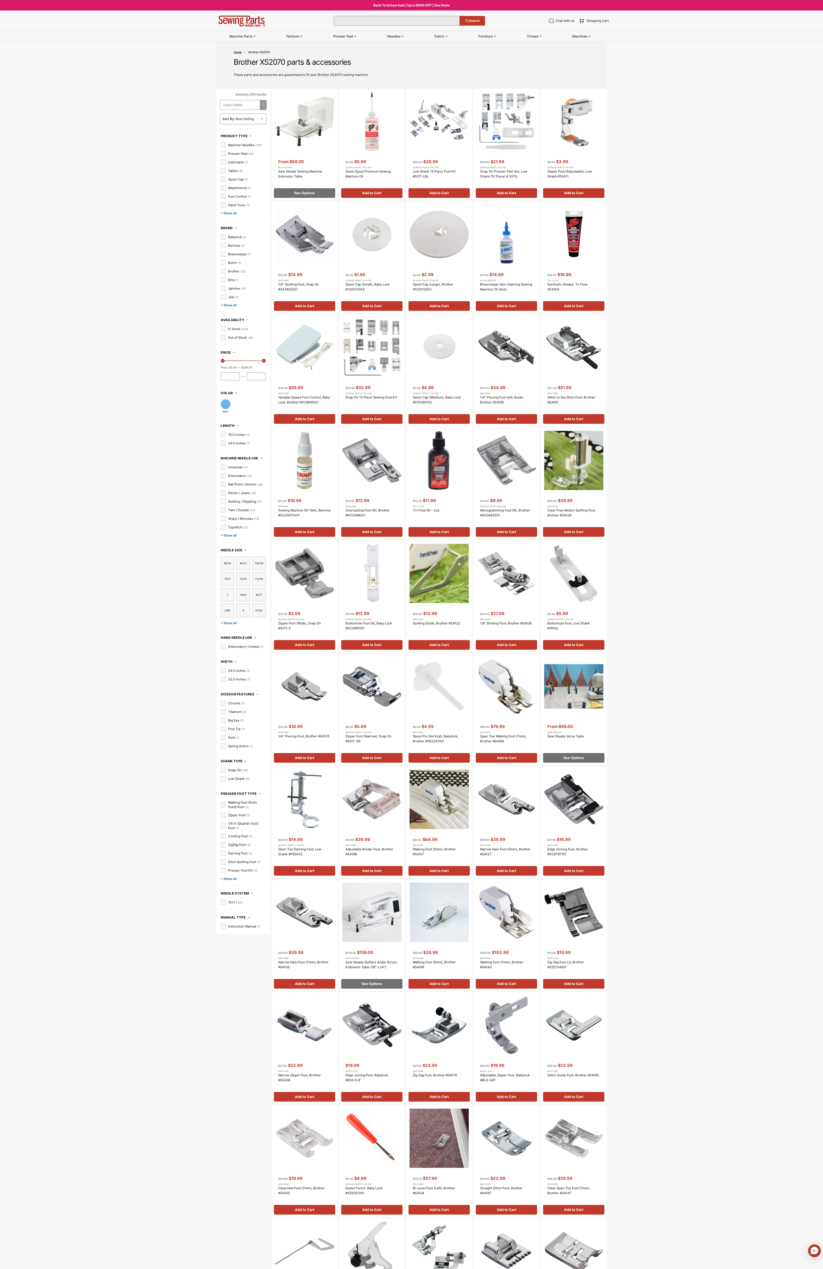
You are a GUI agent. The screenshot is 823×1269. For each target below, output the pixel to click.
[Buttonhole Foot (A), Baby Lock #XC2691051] (372, 596)
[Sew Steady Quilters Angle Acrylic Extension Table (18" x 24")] (372, 935)
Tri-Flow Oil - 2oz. (426, 510)
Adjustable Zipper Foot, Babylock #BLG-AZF (505, 1077)
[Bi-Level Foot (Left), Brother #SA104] (439, 1161)
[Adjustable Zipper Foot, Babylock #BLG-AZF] (506, 1048)
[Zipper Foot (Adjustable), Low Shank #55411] (574, 144)
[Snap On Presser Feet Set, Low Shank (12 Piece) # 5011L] (506, 144)
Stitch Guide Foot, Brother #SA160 (573, 1075)
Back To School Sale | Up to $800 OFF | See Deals (411, 5)
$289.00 (246, 367)
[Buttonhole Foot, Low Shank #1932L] (574, 596)
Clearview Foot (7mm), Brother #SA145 (301, 1190)
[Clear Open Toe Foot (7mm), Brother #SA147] (574, 1161)
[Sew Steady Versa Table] (574, 709)
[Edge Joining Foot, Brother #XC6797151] (574, 822)
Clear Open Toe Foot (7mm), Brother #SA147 (568, 1190)
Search (474, 21)
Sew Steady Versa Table (565, 736)
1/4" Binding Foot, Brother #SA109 (506, 623)
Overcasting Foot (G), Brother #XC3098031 (367, 512)
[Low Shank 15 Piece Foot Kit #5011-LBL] (439, 144)
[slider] (223, 361)
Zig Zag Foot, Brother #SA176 (435, 1075)
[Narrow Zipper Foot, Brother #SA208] (304, 1048)
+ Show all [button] (229, 213)
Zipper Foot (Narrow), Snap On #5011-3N (368, 738)
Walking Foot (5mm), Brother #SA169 (434, 964)
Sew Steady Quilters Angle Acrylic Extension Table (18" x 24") (371, 964)
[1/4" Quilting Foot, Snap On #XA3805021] (304, 257)
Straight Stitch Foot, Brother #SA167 (501, 1190)
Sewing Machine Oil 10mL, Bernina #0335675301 (304, 512)
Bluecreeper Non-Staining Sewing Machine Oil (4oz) (506, 286)
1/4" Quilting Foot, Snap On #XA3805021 (298, 286)
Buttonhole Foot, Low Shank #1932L (568, 625)
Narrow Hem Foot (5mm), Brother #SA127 (505, 851)
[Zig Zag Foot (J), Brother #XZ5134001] (574, 935)
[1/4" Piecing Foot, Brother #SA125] (304, 709)
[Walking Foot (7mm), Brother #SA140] (506, 935)
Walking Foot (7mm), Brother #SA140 (501, 964)
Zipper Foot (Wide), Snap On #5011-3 (299, 625)
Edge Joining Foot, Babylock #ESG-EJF (366, 1077)
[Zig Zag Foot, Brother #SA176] (439, 1048)
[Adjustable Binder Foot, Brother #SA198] (372, 822)
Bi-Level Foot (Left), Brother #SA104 (434, 1190)
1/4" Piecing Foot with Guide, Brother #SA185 (502, 399)
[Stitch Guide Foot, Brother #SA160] (574, 1048)
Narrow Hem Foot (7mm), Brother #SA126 (303, 964)
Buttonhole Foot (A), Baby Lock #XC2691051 (368, 625)
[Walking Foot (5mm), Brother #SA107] (439, 822)
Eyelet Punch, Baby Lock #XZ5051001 (364, 1190)
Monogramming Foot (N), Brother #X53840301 (505, 512)
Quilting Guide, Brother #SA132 (436, 623)
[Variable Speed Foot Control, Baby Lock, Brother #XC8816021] (304, 370)
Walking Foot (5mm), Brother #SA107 (434, 851)
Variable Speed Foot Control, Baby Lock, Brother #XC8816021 (304, 399)
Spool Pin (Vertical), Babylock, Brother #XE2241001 (435, 738)
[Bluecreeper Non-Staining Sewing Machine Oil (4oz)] (506, 257)
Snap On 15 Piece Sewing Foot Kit (371, 397)
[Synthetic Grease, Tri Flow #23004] (574, 257)
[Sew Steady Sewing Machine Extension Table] (304, 144)
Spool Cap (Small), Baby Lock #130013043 (367, 286)
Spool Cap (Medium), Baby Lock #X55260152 (437, 399)
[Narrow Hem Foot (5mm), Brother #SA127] (506, 822)
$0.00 (233, 367)
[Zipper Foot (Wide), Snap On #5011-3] (304, 596)
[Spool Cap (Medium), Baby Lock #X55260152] (439, 370)
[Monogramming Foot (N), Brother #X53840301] (506, 483)
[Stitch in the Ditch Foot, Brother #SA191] (574, 370)
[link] (241, 144)
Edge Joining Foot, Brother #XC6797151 (567, 851)
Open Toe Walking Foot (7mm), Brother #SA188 (503, 738)
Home (238, 52)
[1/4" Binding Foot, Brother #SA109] (506, 596)
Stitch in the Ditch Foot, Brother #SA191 (571, 399)
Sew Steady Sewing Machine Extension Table (300, 173)
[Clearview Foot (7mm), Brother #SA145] (304, 1161)
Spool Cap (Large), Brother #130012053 (433, 286)
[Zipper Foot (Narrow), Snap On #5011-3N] (372, 709)
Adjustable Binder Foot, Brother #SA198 (369, 851)
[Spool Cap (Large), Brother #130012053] (439, 257)
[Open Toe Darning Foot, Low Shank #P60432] (304, 822)
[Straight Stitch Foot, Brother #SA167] (506, 1161)
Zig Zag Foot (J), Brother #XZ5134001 (565, 964)
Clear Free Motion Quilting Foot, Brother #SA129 (571, 512)
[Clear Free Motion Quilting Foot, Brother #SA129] (574, 483)
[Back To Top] (816, 1262)
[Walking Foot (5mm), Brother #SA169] (439, 935)
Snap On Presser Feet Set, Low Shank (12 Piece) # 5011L (503, 173)
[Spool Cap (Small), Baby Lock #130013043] (372, 257)
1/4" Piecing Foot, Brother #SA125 (303, 736)
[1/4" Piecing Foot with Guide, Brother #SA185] (506, 370)
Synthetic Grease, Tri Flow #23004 (567, 286)
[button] (593, 21)
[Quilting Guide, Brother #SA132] (439, 596)
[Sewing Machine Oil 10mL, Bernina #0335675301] (304, 483)
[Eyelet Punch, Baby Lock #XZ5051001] (372, 1161)
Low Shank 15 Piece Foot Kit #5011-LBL (434, 173)
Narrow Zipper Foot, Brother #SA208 (299, 1077)
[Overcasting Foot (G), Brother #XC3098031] (372, 483)
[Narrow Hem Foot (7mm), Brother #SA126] (304, 935)
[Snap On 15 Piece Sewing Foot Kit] (372, 370)
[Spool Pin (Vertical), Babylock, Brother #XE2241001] (439, 709)
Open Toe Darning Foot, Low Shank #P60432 (299, 851)
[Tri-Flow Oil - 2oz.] (439, 483)
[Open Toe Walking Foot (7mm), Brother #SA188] (506, 709)
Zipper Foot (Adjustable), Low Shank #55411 (569, 173)
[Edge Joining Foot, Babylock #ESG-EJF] (372, 1048)
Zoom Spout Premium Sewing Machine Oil (368, 173)
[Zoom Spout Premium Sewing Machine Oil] (372, 144)
